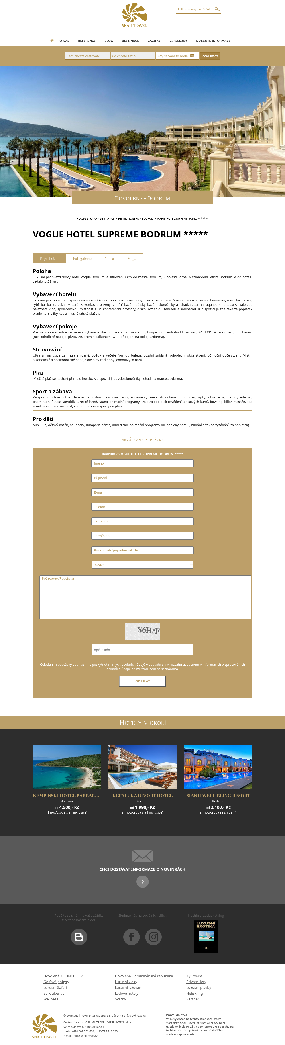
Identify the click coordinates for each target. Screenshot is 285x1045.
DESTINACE (130, 41)
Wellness (50, 999)
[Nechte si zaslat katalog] (206, 938)
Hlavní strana (87, 218)
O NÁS (64, 41)
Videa (109, 258)
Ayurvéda (194, 976)
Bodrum (148, 218)
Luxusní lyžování (128, 987)
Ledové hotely (126, 993)
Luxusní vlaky (126, 981)
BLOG (108, 41)
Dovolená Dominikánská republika (144, 976)
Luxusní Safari (55, 987)
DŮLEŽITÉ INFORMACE (213, 41)
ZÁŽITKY (154, 41)
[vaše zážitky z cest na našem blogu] (79, 939)
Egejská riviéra (128, 218)
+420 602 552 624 (83, 1031)
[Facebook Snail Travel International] (131, 939)
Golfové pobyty (56, 981)
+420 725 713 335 (106, 1031)
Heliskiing (194, 993)
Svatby (120, 999)
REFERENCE (87, 41)
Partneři (193, 999)
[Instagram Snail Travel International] (153, 939)
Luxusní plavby (198, 987)
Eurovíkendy (53, 993)
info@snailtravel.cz (85, 1036)
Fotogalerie (82, 258)
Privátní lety (196, 981)
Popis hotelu (49, 258)
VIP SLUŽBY (178, 41)
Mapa (132, 258)
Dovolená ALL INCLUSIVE (64, 976)
